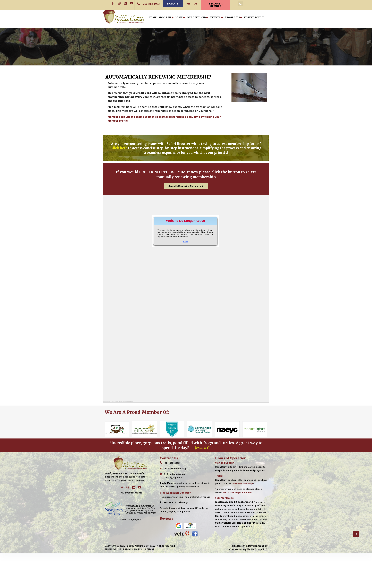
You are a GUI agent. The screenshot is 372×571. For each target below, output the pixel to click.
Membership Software (126, 401)
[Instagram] (119, 3)
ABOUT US (164, 17)
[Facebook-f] (113, 3)
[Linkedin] (125, 3)
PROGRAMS (232, 17)
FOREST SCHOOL (254, 17)
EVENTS (215, 17)
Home (153, 17)
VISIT (179, 17)
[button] (240, 3)
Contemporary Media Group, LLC (248, 549)
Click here (119, 148)
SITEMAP (149, 549)
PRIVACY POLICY (132, 549)
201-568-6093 (172, 462)
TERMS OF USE (113, 549)
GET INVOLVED (196, 17)
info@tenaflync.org (175, 468)
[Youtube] (131, 3)
